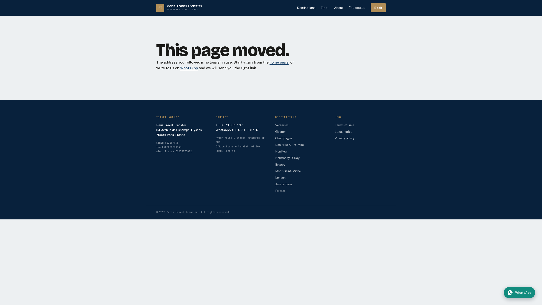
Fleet (325, 8)
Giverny (280, 131)
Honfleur (281, 151)
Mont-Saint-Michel (288, 171)
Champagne (283, 138)
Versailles (282, 125)
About (338, 8)
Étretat (280, 191)
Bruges (280, 164)
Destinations (306, 8)
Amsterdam (283, 184)
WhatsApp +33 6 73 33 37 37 (237, 130)
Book (378, 8)
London (280, 177)
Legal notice (343, 131)
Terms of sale (344, 125)
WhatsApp (189, 68)
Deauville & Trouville (289, 145)
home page (279, 62)
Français (357, 8)
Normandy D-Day (287, 158)
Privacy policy (344, 138)
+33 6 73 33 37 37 (229, 125)
